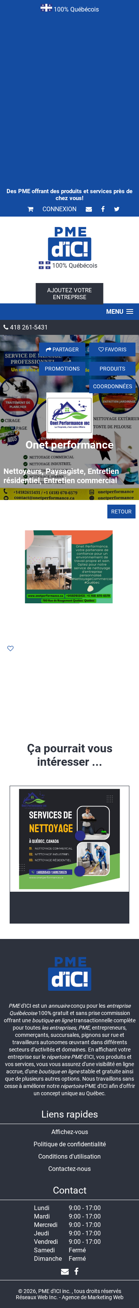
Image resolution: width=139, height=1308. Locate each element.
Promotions (62, 369)
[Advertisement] (69, 90)
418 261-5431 (28, 327)
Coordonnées (112, 386)
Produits (112, 369)
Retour (121, 511)
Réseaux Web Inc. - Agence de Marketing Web (70, 1297)
